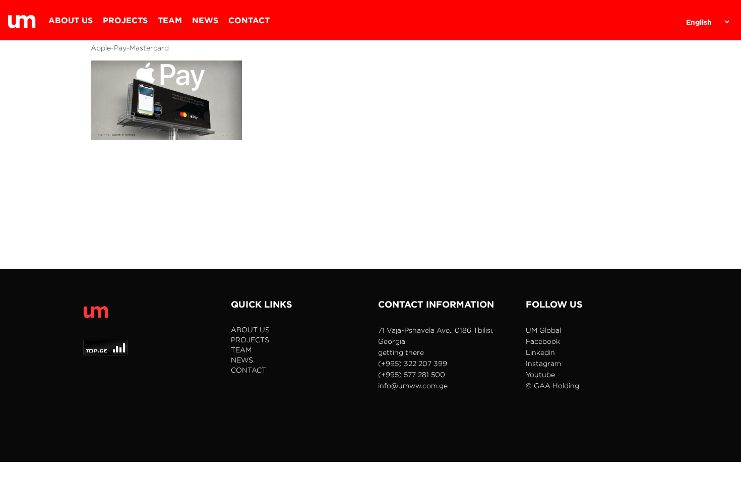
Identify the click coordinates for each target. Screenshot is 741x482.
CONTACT (249, 20)
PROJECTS (125, 20)
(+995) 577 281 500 (411, 374)
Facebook (543, 341)
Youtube (540, 374)
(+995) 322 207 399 (412, 363)
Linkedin (540, 352)
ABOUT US (70, 20)
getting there (401, 352)
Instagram (543, 363)
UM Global (543, 330)
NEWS (205, 20)
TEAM (170, 20)
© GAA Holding (552, 385)
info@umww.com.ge (413, 385)
